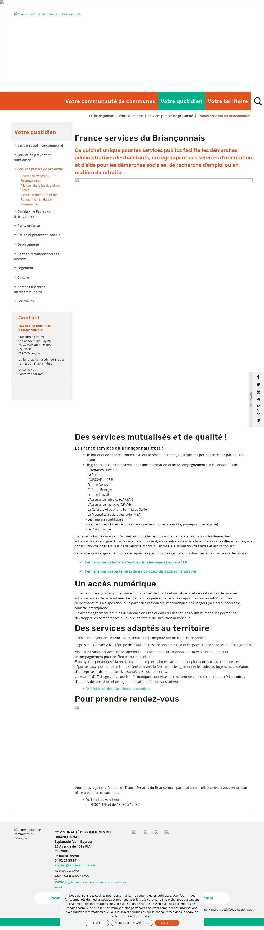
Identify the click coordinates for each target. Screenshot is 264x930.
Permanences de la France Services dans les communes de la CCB (136, 562)
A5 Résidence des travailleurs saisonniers (118, 688)
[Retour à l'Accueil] (47, 14)
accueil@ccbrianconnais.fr (75, 865)
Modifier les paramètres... (132, 922)
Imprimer (258, 391)
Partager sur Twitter (258, 384)
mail (258, 399)
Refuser (97, 922)
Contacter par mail (31, 374)
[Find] (258, 101)
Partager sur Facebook (258, 376)
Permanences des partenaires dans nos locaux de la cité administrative (140, 571)
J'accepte (167, 922)
